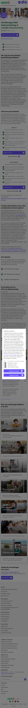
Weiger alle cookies (14, 375)
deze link (6, 353)
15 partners (14, 355)
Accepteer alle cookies (14, 371)
